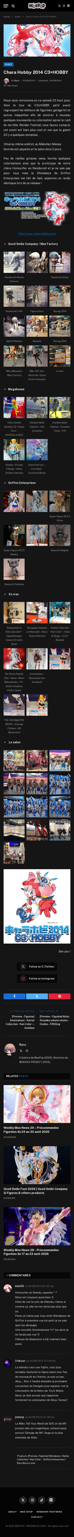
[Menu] (6, 6)
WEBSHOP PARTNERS (49, 1512)
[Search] (13, 6)
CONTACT (37, 1517)
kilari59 (19, 1286)
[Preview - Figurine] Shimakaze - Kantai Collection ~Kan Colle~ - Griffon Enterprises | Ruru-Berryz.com (43, 1459)
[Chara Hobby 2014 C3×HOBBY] (37, 40)
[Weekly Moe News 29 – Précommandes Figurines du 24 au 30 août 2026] (37, 1104)
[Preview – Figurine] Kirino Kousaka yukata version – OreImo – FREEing (54, 1020)
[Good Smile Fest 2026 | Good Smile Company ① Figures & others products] (37, 1165)
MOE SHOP (26, 1512)
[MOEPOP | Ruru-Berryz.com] (37, 6)
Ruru (16, 80)
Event (8, 64)
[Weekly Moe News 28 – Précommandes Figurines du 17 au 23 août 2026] (37, 1226)
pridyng (19, 1417)
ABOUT (12, 1512)
